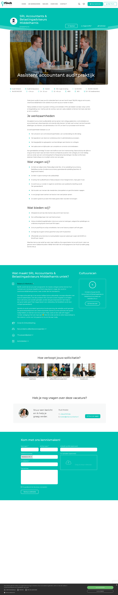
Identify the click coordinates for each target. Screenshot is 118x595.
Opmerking (24, 468)
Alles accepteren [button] (100, 587)
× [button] (116, 585)
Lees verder (26, 587)
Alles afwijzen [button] (100, 591)
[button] (46, 283)
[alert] (59, 589)
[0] (84, 4)
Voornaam (24, 446)
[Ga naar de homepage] (6, 4)
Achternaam (44, 446)
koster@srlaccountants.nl (69, 417)
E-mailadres (24, 461)
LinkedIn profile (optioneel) (69, 446)
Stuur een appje (93, 416)
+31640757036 (65, 414)
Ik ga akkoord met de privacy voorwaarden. (35, 487)
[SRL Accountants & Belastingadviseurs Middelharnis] (13, 21)
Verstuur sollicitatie (29, 492)
